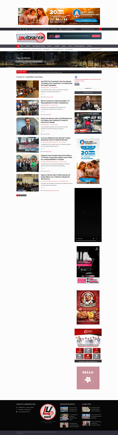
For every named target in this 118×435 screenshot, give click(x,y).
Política (70, 46)
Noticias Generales (79, 46)
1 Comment (56, 190)
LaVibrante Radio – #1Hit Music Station (31, 49)
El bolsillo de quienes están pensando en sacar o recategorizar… (96, 409)
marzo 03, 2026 (55, 105)
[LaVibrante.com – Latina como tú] (31, 37)
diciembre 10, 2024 (64, 181)
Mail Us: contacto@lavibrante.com (67, 29)
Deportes (27, 46)
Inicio (22, 46)
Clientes (89, 46)
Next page (23, 195)
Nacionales (21, 150)
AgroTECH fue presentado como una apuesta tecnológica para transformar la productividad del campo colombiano (56, 83)
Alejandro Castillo (45, 87)
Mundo (64, 46)
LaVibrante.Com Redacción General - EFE (50, 142)
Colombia (56, 46)
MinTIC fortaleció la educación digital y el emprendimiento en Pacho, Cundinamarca (55, 102)
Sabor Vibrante (69, 49)
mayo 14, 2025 (63, 161)
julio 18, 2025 (63, 142)
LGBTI (18, 49)
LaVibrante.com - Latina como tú (24, 61)
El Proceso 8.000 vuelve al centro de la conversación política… (96, 423)
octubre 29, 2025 (55, 124)
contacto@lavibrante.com (24, 411)
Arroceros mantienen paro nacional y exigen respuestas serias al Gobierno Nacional (55, 139)
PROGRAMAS (46, 49)
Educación (21, 113)
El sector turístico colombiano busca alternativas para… (73, 409)
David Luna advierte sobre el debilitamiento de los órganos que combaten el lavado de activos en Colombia (56, 120)
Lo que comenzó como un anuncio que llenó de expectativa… (96, 416)
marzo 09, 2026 (55, 87)
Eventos (49, 46)
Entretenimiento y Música (38, 46)
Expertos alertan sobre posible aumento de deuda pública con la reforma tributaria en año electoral (55, 177)
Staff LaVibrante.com (57, 49)
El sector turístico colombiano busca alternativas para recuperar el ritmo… (45, 72)
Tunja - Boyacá (22, 95)
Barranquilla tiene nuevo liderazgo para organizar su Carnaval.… (74, 425)
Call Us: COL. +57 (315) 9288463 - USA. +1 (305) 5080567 (45, 29)
